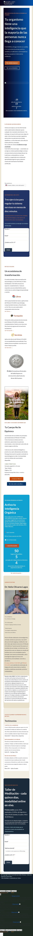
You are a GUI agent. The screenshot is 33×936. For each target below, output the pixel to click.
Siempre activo (16, 896)
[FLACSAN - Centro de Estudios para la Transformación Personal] (10, 3)
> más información (12, 545)
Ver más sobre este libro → (16, 484)
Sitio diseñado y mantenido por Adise (11, 878)
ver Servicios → (9, 347)
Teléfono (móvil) (10, 848)
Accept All (14, 891)
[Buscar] (31, 3)
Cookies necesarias (6, 896)
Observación (15, 904)
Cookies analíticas (6, 912)
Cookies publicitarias (7, 922)
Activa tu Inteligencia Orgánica (12, 508)
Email (7, 235)
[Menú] (2, 3)
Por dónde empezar (12, 63)
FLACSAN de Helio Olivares (18, 875)
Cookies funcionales (6, 904)
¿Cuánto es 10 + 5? (10, 242)
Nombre (7, 229)
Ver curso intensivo (12, 68)
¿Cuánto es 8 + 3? (10, 855)
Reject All (8, 891)
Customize (3, 891)
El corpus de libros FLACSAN (12, 663)
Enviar (8, 250)
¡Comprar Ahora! (16, 478)
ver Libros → (8, 311)
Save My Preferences (10, 930)
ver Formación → (9, 330)
